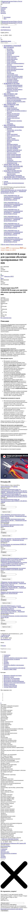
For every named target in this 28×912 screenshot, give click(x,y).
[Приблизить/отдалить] (4, 859)
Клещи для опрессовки (13, 109)
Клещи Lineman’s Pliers (13, 97)
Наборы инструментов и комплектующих (13, 173)
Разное (8, 143)
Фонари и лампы (11, 103)
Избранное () (15, 843)
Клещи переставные (12, 59)
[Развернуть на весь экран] (2, 859)
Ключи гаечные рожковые (14, 157)
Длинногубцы (10, 52)
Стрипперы (10, 123)
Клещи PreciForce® (12, 108)
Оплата (3, 10)
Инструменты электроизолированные (14, 681)
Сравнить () (22, 843)
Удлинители (10, 160)
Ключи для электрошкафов (14, 100)
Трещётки (9, 158)
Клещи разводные (11, 57)
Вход (5, 18)
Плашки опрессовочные (13, 118)
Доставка (3, 11)
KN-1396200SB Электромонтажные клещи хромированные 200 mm (12, 525)
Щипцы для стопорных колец (15, 76)
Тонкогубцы (10, 50)
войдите (15, 486)
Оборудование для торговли (14, 175)
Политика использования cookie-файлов (14, 668)
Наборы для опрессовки (13, 113)
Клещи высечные (11, 70)
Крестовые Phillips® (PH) (13, 147)
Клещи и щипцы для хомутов (14, 77)
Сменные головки (11, 153)
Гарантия (3, 8)
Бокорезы (9, 54)
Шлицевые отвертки (12, 144)
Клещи (8, 119)
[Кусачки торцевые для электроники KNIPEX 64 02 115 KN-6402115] (14, 540)
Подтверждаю (4, 910)
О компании (4, 7)
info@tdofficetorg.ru (6, 30)
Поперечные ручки (12, 163)
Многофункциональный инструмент (16, 98)
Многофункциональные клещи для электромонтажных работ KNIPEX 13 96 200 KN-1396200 (14, 501)
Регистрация (7, 17)
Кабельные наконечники (13, 168)
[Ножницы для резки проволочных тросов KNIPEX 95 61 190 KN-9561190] (14, 585)
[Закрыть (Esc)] (1, 859)
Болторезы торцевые (12, 82)
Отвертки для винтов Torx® (14, 150)
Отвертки (9, 137)
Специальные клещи (12, 74)
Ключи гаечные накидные (14, 154)
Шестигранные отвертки (13, 151)
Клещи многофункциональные (15, 69)
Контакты (3, 13)
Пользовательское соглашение (12, 659)
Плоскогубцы (10, 73)
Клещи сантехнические (13, 56)
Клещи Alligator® (11, 62)
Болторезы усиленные (13, 80)
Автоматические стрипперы (14, 120)
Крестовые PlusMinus (12, 148)
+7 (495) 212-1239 (5, 2)
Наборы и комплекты (9, 684)
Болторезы (9, 49)
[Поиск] (16, 24)
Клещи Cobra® (11, 60)
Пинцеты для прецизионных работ (16, 101)
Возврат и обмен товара (10, 669)
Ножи (8, 122)
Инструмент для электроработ (12, 678)
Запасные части (11, 169)
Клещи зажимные (11, 67)
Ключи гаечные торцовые (14, 155)
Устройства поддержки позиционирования (13, 115)
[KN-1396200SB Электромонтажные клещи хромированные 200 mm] (14, 518)
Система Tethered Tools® (10, 687)
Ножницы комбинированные (14, 85)
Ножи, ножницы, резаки (13, 135)
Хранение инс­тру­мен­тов (10, 685)
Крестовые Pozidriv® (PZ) (14, 145)
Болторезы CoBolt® (12, 79)
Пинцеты (9, 141)
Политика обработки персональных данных (15, 658)
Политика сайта (5, 852)
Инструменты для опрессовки (12, 680)
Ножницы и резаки (9, 677)
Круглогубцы (10, 53)
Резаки (8, 92)
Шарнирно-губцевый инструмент (13, 675)
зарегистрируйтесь (6, 486)
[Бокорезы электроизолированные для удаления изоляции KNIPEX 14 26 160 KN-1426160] (14, 561)
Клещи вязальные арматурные (15, 66)
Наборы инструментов (13, 140)
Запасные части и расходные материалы (14, 682)
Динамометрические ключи (14, 161)
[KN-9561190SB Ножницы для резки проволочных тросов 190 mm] (14, 609)
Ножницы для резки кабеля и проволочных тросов (14, 87)
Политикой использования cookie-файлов (12, 909)
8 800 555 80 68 (14, 839)
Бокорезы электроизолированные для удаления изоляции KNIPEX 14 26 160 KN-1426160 (13, 568)
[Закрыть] (14, 888)
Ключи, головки (11, 138)
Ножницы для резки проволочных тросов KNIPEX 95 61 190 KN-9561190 (12, 592)
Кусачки (9, 72)
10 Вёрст (9, 648)
